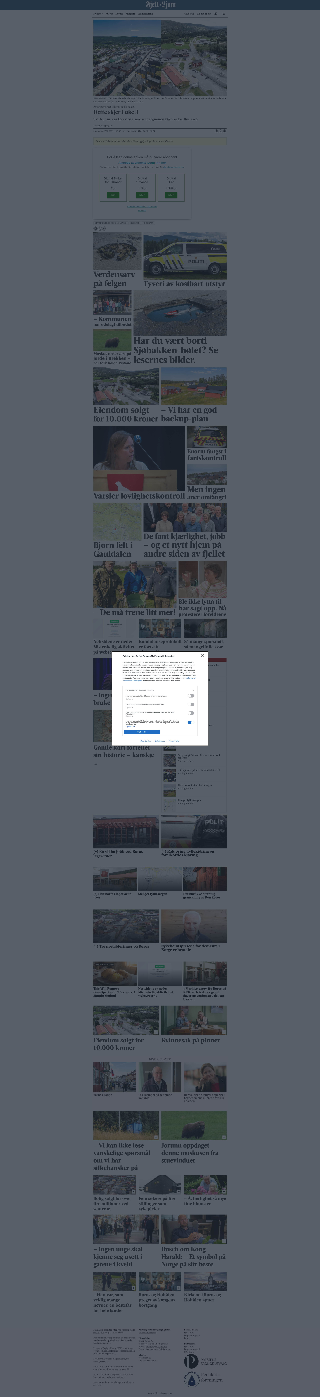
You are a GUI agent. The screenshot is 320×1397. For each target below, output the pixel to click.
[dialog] (160, 698)
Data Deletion (145, 741)
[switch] (191, 695)
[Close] (203, 656)
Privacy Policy (174, 741)
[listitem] (160, 690)
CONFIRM (142, 732)
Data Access (160, 741)
